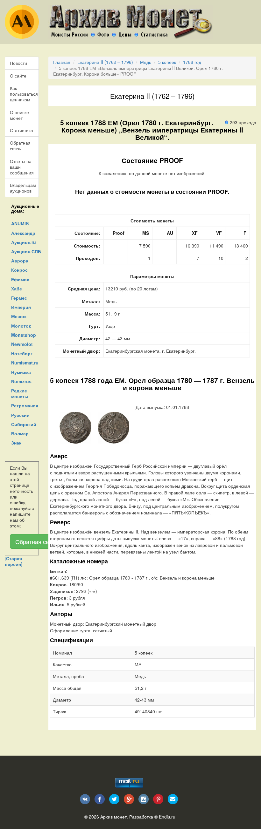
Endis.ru (167, 816)
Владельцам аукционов (23, 188)
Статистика (21, 130)
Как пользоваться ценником (24, 94)
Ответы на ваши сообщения (22, 167)
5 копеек (167, 62)
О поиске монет (19, 115)
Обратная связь (20, 145)
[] (13, 561)
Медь (145, 62)
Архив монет (113, 816)
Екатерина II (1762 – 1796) (105, 62)
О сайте (18, 75)
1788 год (192, 62)
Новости (18, 63)
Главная (61, 62)
